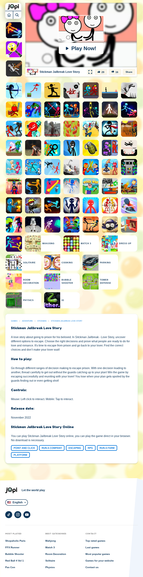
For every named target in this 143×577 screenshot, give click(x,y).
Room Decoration (55, 554)
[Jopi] (13, 6)
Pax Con (10, 567)
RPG (90, 448)
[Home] (9, 15)
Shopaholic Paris (15, 540)
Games (14, 321)
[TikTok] (8, 514)
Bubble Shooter (14, 554)
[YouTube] (26, 514)
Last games (92, 547)
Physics (50, 567)
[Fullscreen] (90, 72)
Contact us (92, 567)
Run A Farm (107, 448)
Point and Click (24, 448)
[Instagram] (17, 514)
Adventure (27, 321)
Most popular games (97, 554)
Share (129, 72)
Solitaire (50, 560)
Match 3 (50, 547)
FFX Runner (12, 547)
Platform (20, 455)
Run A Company (52, 448)
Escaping (75, 448)
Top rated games (95, 540)
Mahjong (50, 540)
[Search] (17, 15)
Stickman (41, 321)
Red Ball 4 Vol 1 (14, 560)
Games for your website (99, 560)
